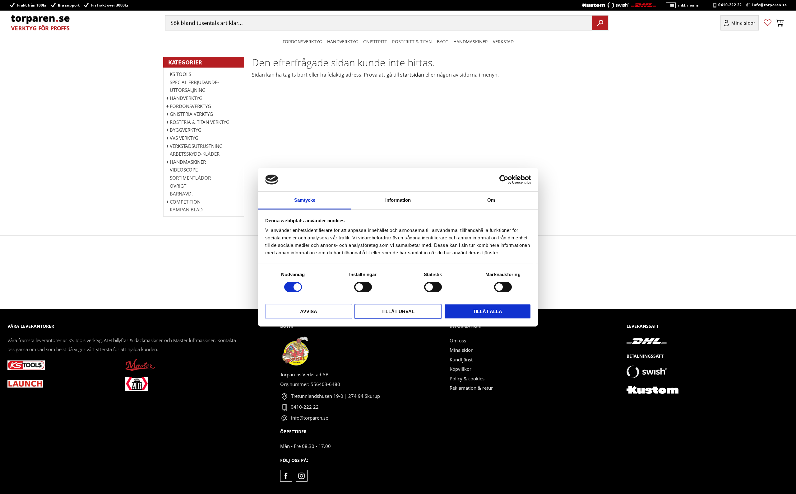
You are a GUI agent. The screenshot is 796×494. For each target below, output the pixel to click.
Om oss (458, 340)
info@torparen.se (769, 4)
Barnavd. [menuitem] (181, 194)
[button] (767, 23)
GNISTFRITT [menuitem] (375, 42)
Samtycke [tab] (305, 200)
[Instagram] (301, 475)
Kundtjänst (461, 359)
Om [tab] (491, 200)
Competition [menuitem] (185, 202)
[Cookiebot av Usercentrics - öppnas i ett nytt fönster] (504, 179)
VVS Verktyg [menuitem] (184, 138)
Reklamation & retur (471, 388)
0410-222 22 (730, 4)
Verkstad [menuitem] (503, 42)
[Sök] (600, 23)
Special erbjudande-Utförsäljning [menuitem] (194, 86)
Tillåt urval (398, 311)
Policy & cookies (467, 378)
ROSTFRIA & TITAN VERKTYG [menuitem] (199, 122)
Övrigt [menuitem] (178, 186)
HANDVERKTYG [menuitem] (342, 42)
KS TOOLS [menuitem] (180, 74)
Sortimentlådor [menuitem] (190, 178)
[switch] (363, 287)
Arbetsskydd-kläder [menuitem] (195, 154)
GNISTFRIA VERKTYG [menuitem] (191, 114)
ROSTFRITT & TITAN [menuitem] (412, 42)
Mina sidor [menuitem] (743, 23)
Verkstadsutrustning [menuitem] (196, 146)
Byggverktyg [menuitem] (185, 130)
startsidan (412, 74)
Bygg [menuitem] (442, 42)
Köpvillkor (460, 369)
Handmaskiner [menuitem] (470, 42)
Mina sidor (461, 350)
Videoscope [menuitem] (184, 170)
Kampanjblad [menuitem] (186, 209)
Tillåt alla (487, 311)
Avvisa (308, 311)
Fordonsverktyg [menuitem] (302, 42)
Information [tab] (398, 200)
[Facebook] (285, 475)
